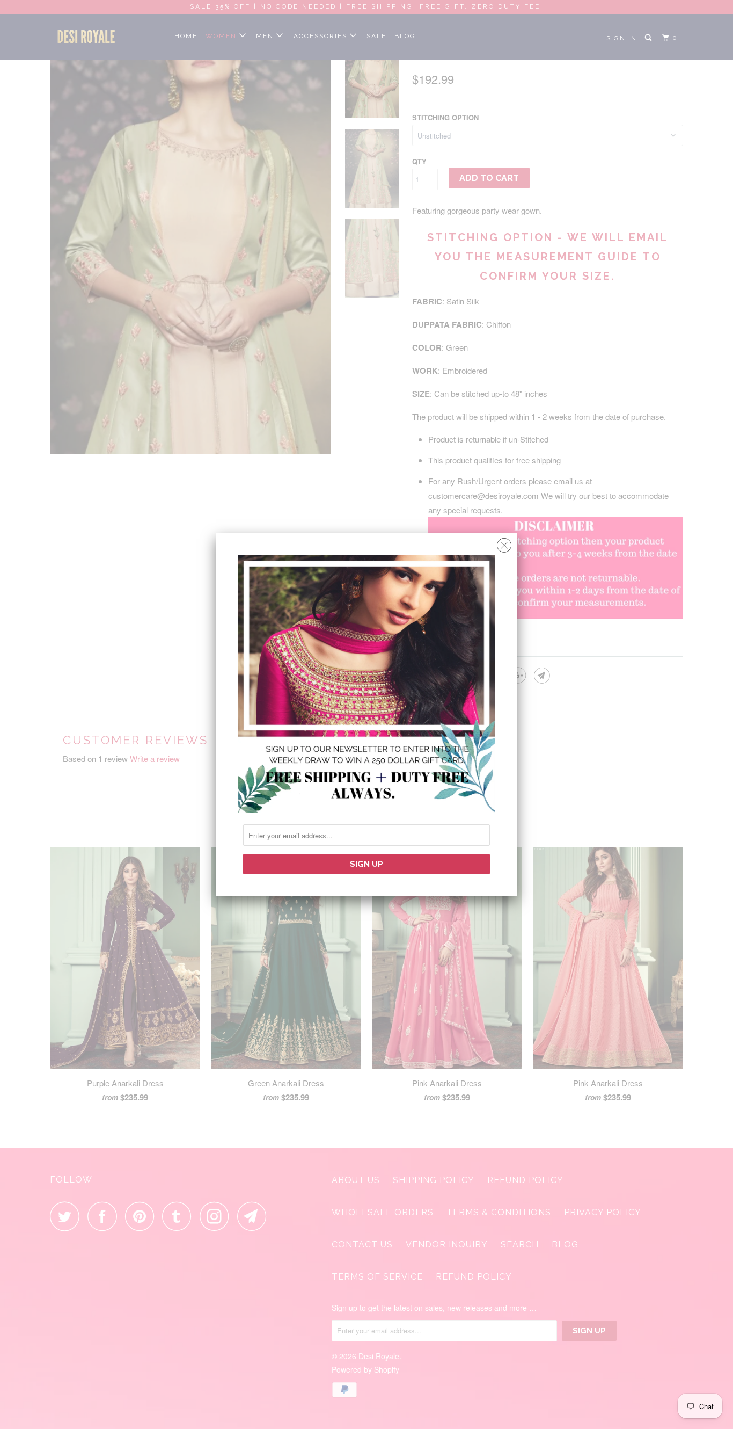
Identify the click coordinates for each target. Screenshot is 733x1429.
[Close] (504, 543)
